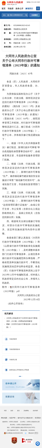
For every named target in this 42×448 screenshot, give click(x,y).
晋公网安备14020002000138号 (14, 433)
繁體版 (29, 2)
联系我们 (38, 418)
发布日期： (8, 47)
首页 (3, 8)
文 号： (8, 43)
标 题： (8, 33)
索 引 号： (8, 25)
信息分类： (8, 29)
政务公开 (19, 8)
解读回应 (29, 8)
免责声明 (12, 418)
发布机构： (8, 39)
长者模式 (35, 15)
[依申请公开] (21, 384)
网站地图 (4, 418)
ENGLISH (34, 2)
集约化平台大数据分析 (25, 418)
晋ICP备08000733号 (12, 430)
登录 (38, 2)
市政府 (10, 8)
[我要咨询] (21, 398)
